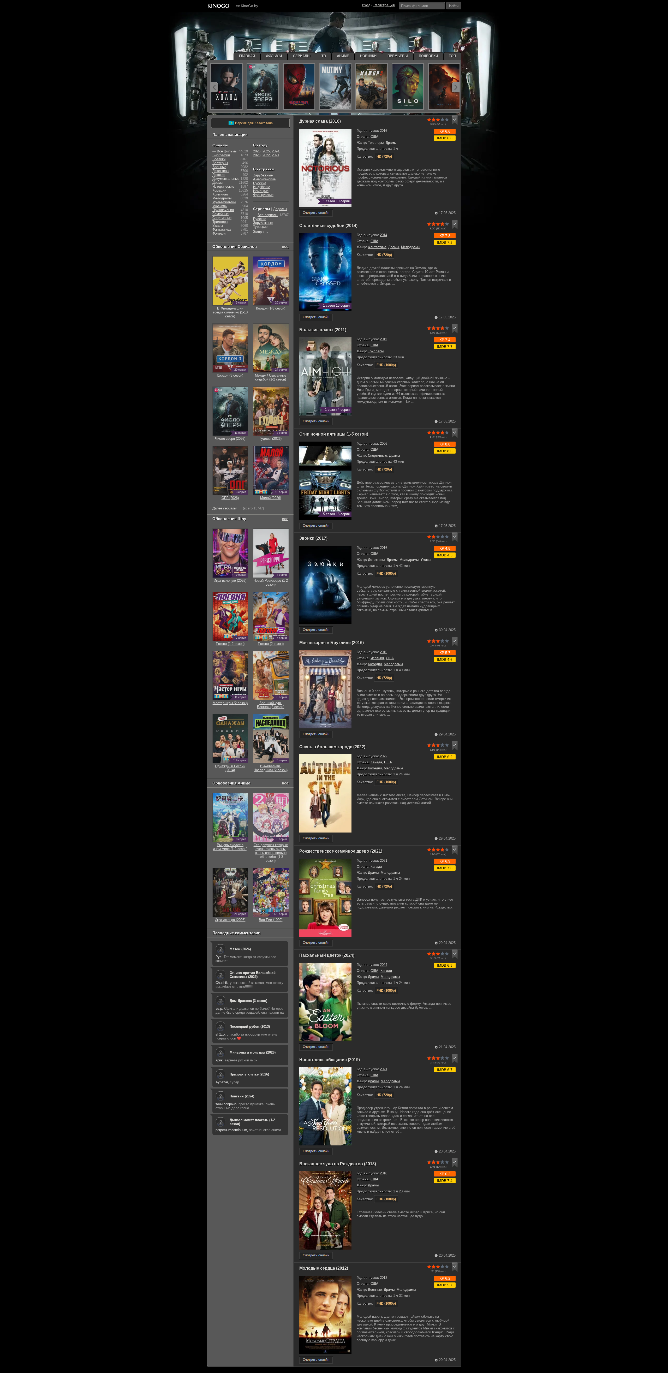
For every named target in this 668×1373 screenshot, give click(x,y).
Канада (376, 762)
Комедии (375, 664)
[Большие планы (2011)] (316, 421)
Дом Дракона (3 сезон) (248, 1001)
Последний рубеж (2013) (250, 1027)
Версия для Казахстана (250, 123)
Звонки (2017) (313, 538)
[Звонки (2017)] (316, 630)
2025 (266, 151)
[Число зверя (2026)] (263, 86)
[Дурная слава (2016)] (316, 213)
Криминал (220, 194)
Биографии (221, 155)
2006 (383, 443)
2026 (256, 151)
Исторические (223, 186)
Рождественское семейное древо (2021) (340, 851)
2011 (383, 339)
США (374, 137)
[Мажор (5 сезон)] (371, 86)
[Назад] (214, 87)
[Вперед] (456, 87)
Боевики (218, 159)
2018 (383, 1173)
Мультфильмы (224, 202)
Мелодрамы (410, 247)
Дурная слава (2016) (320, 121)
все (285, 246)
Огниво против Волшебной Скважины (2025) (253, 975)
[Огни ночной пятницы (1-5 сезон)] (316, 526)
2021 (383, 861)
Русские (259, 183)
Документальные (225, 179)
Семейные (220, 214)
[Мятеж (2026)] (335, 86)
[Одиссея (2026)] (444, 86)
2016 (383, 131)
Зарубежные (263, 175)
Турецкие (260, 227)
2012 (383, 1278)
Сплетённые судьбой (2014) (328, 225)
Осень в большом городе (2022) (332, 747)
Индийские (261, 187)
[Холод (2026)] (226, 86)
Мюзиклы (219, 206)
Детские (218, 175)
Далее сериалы (224, 508)
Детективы (376, 560)
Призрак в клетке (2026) (249, 1074)
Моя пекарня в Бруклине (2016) (331, 642)
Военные (375, 1290)
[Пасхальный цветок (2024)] (316, 1047)
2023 (256, 155)
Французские (263, 195)
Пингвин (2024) (242, 1096)
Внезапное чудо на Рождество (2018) (337, 1164)
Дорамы (280, 209)
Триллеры (376, 143)
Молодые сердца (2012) (323, 1268)
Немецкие (261, 191)
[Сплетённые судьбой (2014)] (316, 317)
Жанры (261, 232)
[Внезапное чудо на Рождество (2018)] (316, 1255)
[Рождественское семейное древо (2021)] (316, 943)
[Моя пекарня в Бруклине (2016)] (316, 734)
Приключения (223, 210)
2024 (383, 965)
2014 (383, 235)
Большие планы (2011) (322, 330)
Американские (264, 179)
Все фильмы (227, 151)
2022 (383, 756)
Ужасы (426, 560)
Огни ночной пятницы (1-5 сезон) (333, 434)
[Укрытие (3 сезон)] (408, 86)
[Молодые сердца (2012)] (316, 1360)
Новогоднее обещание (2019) (329, 1059)
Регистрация (384, 5)
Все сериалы (268, 215)
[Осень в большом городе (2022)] (316, 838)
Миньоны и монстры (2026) (253, 1052)
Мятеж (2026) (240, 949)
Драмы (391, 143)
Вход (366, 5)
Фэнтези (218, 233)
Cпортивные (377, 455)
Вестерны (220, 163)
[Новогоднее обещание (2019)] (316, 1151)
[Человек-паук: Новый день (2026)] (299, 86)
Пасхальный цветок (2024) (326, 955)
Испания (377, 658)
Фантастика (377, 247)
